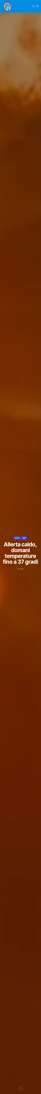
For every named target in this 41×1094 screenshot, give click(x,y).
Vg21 (24, 538)
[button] (37, 6)
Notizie (17, 538)
